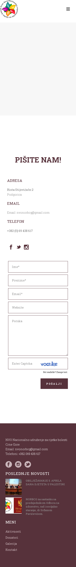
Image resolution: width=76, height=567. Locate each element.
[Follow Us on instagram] (18, 464)
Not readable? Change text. (55, 372)
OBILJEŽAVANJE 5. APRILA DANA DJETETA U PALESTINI (45, 482)
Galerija (11, 544)
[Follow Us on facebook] (8, 464)
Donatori (11, 537)
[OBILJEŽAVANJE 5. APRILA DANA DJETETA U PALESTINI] (13, 487)
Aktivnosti (13, 531)
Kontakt (11, 550)
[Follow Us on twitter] (28, 464)
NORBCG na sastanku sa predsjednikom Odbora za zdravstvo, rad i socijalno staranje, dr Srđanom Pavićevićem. (42, 506)
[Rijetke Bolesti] (9, 9)
